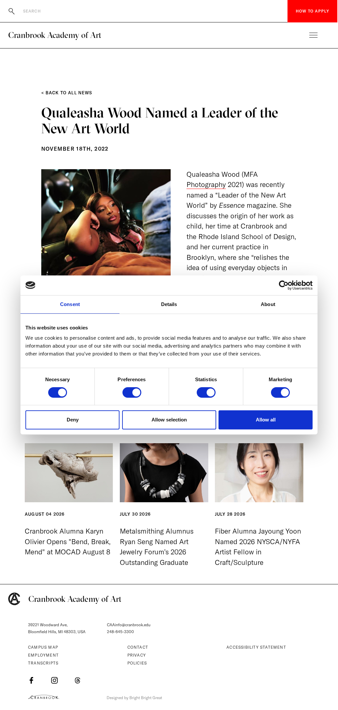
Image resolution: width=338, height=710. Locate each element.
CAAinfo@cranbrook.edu (129, 624)
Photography (206, 184)
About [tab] (268, 304)
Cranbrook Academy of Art (54, 35)
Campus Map (43, 647)
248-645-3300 (120, 631)
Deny (73, 419)
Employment (43, 655)
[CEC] (43, 697)
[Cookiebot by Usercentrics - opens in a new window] (284, 285)
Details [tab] (169, 304)
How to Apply (312, 11)
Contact (137, 647)
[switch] (131, 392)
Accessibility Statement (256, 647)
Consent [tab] (70, 304)
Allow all (266, 419)
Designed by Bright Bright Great (134, 697)
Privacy (136, 655)
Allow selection (169, 419)
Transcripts (43, 663)
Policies (137, 663)
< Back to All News (66, 92)
